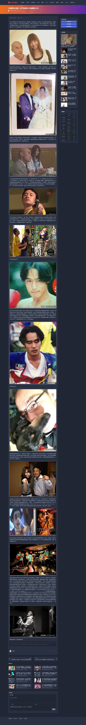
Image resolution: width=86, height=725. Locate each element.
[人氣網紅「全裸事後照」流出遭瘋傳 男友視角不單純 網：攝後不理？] (69, 44)
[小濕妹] (9, 10)
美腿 (74, 136)
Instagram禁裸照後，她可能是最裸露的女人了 (72, 104)
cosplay (63, 115)
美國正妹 (63, 136)
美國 (74, 134)
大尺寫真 (63, 121)
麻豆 (74, 140)
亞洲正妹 (73, 117)
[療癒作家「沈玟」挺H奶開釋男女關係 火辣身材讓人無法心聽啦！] (64, 100)
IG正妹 (69, 115)
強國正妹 (63, 125)
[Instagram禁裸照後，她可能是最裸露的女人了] (64, 106)
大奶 (74, 119)
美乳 (69, 134)
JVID (69, 117)
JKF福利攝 (63, 117)
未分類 (11, 10)
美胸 (69, 136)
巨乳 (74, 123)
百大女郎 (73, 132)
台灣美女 (68, 119)
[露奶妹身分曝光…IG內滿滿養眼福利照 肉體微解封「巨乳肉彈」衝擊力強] (64, 79)
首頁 (15, 17)
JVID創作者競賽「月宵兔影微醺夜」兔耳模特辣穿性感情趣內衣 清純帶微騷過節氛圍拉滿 (49, 667)
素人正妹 (63, 134)
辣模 (69, 138)
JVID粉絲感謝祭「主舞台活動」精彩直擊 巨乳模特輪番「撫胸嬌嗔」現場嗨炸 (49, 673)
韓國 (74, 138)
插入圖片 (11, 695)
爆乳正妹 (68, 132)
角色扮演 (63, 138)
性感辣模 (68, 125)
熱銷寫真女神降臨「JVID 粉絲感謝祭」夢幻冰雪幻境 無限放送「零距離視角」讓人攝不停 (23, 680)
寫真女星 (68, 123)
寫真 (63, 123)
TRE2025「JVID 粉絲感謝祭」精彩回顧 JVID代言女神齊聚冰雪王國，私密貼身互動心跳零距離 (23, 686)
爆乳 (63, 132)
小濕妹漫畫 (20, 718)
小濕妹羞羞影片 (69, 26)
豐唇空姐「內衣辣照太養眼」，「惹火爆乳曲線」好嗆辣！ (72, 55)
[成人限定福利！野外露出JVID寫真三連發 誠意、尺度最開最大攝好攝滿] (64, 72)
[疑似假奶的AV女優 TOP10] (64, 68)
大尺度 (69, 121)
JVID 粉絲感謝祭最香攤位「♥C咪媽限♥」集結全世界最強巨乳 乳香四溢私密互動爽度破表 (49, 686)
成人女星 (73, 125)
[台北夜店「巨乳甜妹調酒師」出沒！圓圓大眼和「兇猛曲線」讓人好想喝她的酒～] (64, 90)
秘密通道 (25, 718)
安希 (74, 121)
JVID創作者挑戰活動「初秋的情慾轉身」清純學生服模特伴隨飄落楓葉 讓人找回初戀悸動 (49, 680)
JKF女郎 (74, 115)
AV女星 (74, 113)
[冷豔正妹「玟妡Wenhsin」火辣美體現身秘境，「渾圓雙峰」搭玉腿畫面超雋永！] (64, 93)
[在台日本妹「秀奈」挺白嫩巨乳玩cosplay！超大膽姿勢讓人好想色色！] (64, 85)
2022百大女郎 (64, 114)
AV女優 (69, 113)
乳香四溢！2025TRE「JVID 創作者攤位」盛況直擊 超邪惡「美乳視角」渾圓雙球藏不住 (23, 673)
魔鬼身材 (68, 140)
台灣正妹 (63, 119)
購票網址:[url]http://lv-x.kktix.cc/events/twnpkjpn (34, 591)
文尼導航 (22, 2)
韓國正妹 (63, 140)
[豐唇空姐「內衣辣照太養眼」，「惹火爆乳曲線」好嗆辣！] (64, 57)
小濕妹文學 (69, 21)
